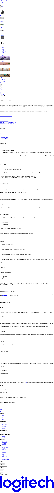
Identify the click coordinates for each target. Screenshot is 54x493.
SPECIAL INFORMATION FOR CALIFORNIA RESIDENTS (8, 122)
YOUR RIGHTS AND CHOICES (4, 121)
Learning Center (4, 416)
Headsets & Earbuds (4, 424)
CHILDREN (1, 117)
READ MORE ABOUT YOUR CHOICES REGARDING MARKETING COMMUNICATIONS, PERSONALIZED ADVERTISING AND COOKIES (19, 177)
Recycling (3, 419)
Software (1, 82)
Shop (1, 6)
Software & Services (4, 442)
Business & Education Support (5, 453)
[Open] (1, 87)
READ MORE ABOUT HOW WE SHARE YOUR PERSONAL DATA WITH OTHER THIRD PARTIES (14, 192)
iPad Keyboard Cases (4, 426)
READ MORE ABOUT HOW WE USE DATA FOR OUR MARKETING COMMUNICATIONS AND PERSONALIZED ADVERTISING (18, 176)
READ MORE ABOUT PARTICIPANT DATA (6, 160)
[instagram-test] (0, 409)
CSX (26, 382)
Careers (3, 415)
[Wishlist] (1, 85)
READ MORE (3, 307)
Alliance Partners (4, 443)
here (12, 100)
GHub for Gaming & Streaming (5, 459)
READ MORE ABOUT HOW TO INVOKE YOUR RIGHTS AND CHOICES (10, 287)
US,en (1, 473)
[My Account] (0, 86)
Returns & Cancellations (4, 456)
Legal (1, 89)
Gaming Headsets (4, 428)
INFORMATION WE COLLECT (4, 113)
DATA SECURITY (2, 118)
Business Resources (4, 444)
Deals (1, 83)
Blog (2, 417)
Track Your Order (4, 455)
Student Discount (4, 449)
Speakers (3, 425)
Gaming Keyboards (4, 427)
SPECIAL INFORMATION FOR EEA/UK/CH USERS (7, 123)
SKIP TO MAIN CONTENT (3, 0)
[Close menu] (0, 7)
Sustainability (3, 418)
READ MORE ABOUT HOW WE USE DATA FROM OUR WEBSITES (10, 175)
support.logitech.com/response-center (30, 210)
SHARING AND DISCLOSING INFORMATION (6, 116)
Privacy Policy (2, 94)
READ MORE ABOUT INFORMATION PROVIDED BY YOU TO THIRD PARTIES (11, 193)
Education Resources (4, 448)
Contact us (3, 454)
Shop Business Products (4, 441)
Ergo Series (3, 432)
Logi (0, 88)
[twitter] (1, 409)
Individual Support (4, 452)
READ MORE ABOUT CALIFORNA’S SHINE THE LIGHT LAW (9, 298)
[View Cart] (0, 87)
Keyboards (3, 423)
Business (3, 2)
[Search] (1, 84)
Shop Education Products (5, 447)
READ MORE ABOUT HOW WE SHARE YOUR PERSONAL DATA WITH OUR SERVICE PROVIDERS (14, 191)
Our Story (3, 414)
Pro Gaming (3, 436)
